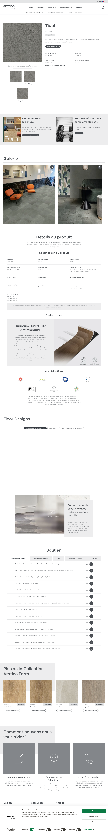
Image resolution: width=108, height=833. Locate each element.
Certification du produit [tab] (18, 558)
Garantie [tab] (94, 558)
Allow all (94, 811)
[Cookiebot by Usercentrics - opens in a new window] (11, 829)
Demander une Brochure (31, 135)
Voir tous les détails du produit (55, 66)
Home (5, 16)
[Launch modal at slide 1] (100, 167)
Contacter (79, 133)
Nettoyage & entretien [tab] (75, 558)
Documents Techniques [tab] (41, 558)
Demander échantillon (53, 46)
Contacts (79, 7)
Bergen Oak (86, 707)
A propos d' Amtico (66, 7)
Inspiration (40, 7)
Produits (30, 7)
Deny (93, 822)
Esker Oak (33, 707)
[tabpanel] (54, 606)
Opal (58, 707)
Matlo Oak (7, 707)
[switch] (48, 829)
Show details (88, 829)
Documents (52, 7)
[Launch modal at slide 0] (52, 167)
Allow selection (94, 816)
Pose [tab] (58, 558)
